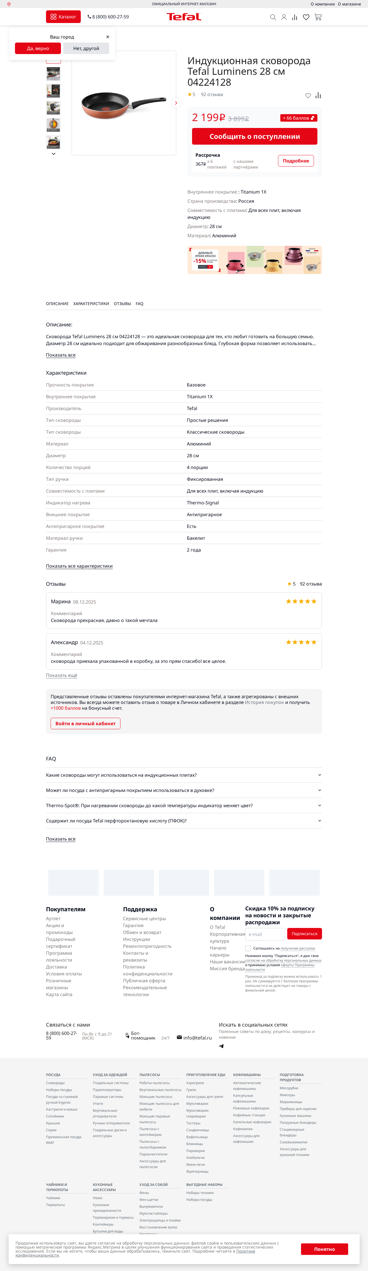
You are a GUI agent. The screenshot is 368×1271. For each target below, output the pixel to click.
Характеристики (91, 303)
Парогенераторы (107, 1089)
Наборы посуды (59, 1089)
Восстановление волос (158, 1227)
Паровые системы (108, 1096)
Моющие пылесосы (155, 1096)
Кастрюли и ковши (61, 1109)
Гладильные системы (111, 1082)
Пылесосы (149, 1074)
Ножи (97, 1197)
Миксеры (287, 1094)
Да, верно (38, 48)
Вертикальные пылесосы (160, 1089)
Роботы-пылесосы (154, 1082)
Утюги (98, 1103)
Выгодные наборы (204, 1184)
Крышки (53, 1123)
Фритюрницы (197, 1171)
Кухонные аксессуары (104, 1187)
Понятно (324, 1249)
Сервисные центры (144, 918)
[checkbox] (248, 948)
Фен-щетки (148, 1199)
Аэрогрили (195, 1082)
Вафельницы (197, 1136)
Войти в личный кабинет (85, 723)
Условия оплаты (64, 974)
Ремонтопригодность (147, 946)
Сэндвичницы (197, 1130)
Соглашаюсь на (284, 948)
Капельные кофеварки (252, 1121)
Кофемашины (247, 1074)
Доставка (56, 967)
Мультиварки (197, 1103)
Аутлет (53, 918)
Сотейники (55, 1116)
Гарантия (133, 925)
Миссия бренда (227, 968)
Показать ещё (61, 675)
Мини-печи (195, 1164)
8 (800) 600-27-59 (110, 17)
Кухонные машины (295, 1115)
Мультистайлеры (153, 1213)
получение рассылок (298, 948)
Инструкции (136, 939)
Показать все (61, 355)
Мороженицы (291, 1101)
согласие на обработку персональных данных (283, 960)
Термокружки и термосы (113, 1217)
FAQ (139, 303)
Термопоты (55, 1204)
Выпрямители (151, 1206)
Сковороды (55, 1082)
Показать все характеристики (79, 566)
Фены (144, 1192)
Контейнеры (103, 1224)
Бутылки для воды (108, 1231)
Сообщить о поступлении (255, 136)
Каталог (67, 17)
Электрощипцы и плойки (160, 1220)
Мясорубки (289, 1088)
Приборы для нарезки (298, 1108)
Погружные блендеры (298, 1122)
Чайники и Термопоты (57, 1187)
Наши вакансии (227, 961)
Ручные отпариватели (111, 1123)
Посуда (53, 1074)
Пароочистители (153, 1154)
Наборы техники (200, 1192)
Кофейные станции (249, 1115)
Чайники (53, 1197)
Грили (191, 1089)
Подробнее (296, 161)
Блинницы (194, 1143)
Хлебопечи (195, 1157)
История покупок (264, 702)
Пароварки (195, 1150)
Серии (51, 1130)
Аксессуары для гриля (204, 1096)
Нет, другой (86, 48)
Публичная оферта (144, 980)
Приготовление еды (205, 1074)
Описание (57, 303)
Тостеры (193, 1123)
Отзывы (122, 303)
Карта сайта (59, 994)
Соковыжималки (293, 1142)
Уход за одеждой (110, 1074)
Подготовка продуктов (292, 1077)
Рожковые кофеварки (251, 1108)
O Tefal (217, 927)
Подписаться (304, 933)
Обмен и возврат (142, 932)
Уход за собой (153, 1184)
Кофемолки (242, 1128)
